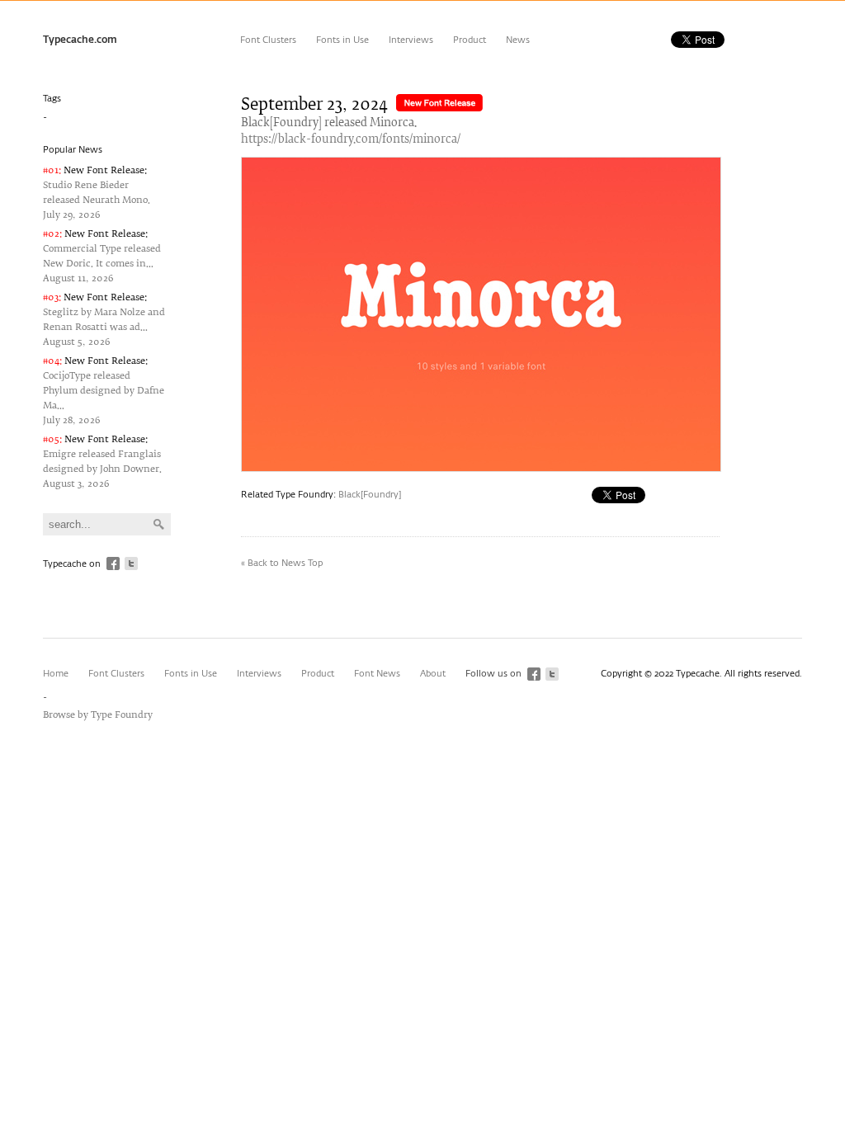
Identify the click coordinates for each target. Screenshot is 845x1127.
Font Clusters (268, 40)
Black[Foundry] (369, 494)
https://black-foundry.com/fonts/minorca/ (350, 139)
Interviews (411, 40)
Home (55, 673)
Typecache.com (80, 40)
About (433, 673)
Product (469, 40)
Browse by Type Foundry (98, 714)
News (518, 40)
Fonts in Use (342, 40)
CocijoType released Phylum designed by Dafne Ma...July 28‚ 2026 (103, 390)
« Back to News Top (282, 563)
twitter (131, 563)
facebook (113, 563)
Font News (377, 673)
